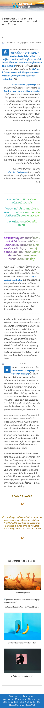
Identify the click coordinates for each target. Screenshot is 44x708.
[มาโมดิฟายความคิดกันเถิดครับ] (22, 661)
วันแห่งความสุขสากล (22, 593)
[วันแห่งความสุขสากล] (22, 577)
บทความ (10, 29)
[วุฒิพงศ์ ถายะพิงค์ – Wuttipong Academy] (22, 5)
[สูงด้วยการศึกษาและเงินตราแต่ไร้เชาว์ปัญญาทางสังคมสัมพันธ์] (22, 601)
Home (4, 29)
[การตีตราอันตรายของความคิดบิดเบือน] (22, 626)
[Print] (4, 37)
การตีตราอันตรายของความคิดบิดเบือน (22, 643)
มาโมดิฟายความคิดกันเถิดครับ (22, 676)
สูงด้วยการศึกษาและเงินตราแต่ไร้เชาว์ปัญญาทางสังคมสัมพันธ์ (23, 607)
